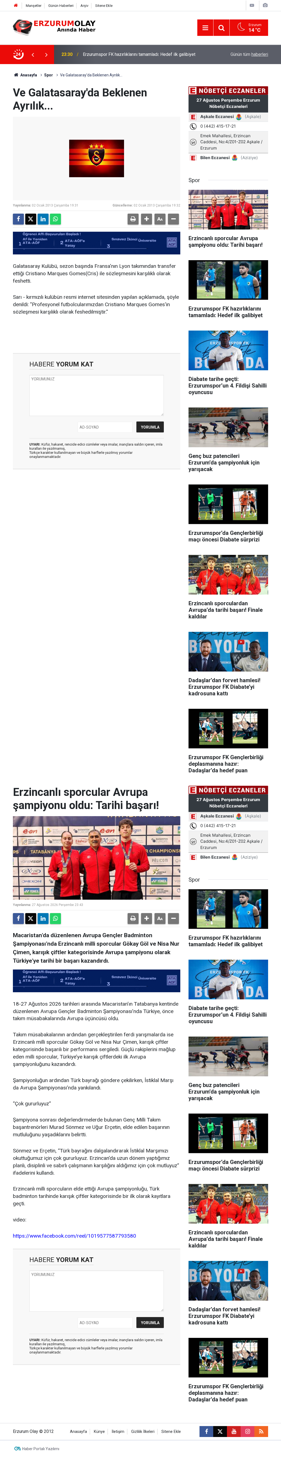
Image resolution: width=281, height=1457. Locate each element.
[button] (146, 219)
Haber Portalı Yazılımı (40, 1449)
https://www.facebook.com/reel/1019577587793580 (74, 1236)
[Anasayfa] (16, 6)
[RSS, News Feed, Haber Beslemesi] (261, 1431)
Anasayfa (28, 75)
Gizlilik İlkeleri (142, 1431)
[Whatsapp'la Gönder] (55, 219)
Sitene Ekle (104, 6)
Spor (48, 75)
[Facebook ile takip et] (206, 1431)
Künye (99, 1431)
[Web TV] (252, 5)
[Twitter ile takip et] (220, 1431)
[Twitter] (30, 219)
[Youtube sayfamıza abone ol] (234, 1431)
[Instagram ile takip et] (247, 1431)
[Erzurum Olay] (54, 27)
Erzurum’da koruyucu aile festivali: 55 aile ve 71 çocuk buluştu (141, 54)
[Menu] (205, 28)
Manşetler (33, 6)
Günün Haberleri (61, 6)
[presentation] (33, 54)
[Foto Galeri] (265, 5)
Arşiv (84, 6)
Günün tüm (249, 54)
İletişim (118, 1431)
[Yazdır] (133, 219)
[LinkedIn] (43, 219)
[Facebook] (18, 219)
